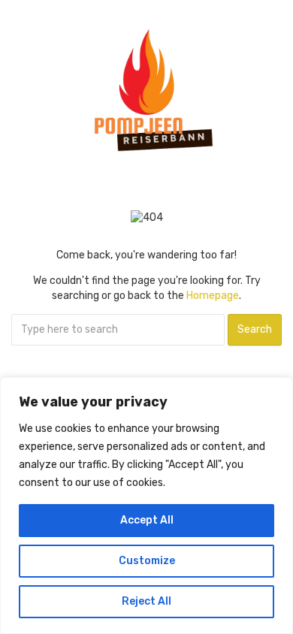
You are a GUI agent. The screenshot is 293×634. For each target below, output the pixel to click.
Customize (147, 560)
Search (254, 329)
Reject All (146, 601)
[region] (146, 505)
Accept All (147, 520)
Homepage (212, 295)
